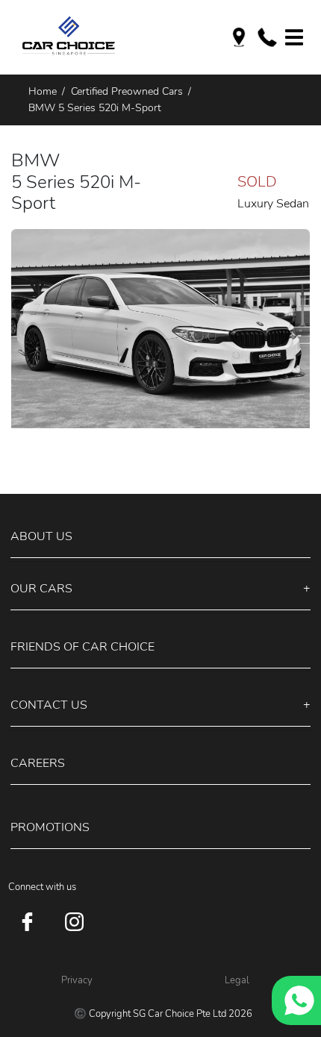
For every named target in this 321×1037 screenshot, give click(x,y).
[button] (160, 537)
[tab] (160, 537)
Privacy (77, 980)
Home (42, 91)
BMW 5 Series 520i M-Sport (94, 107)
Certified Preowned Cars (127, 91)
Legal (237, 980)
